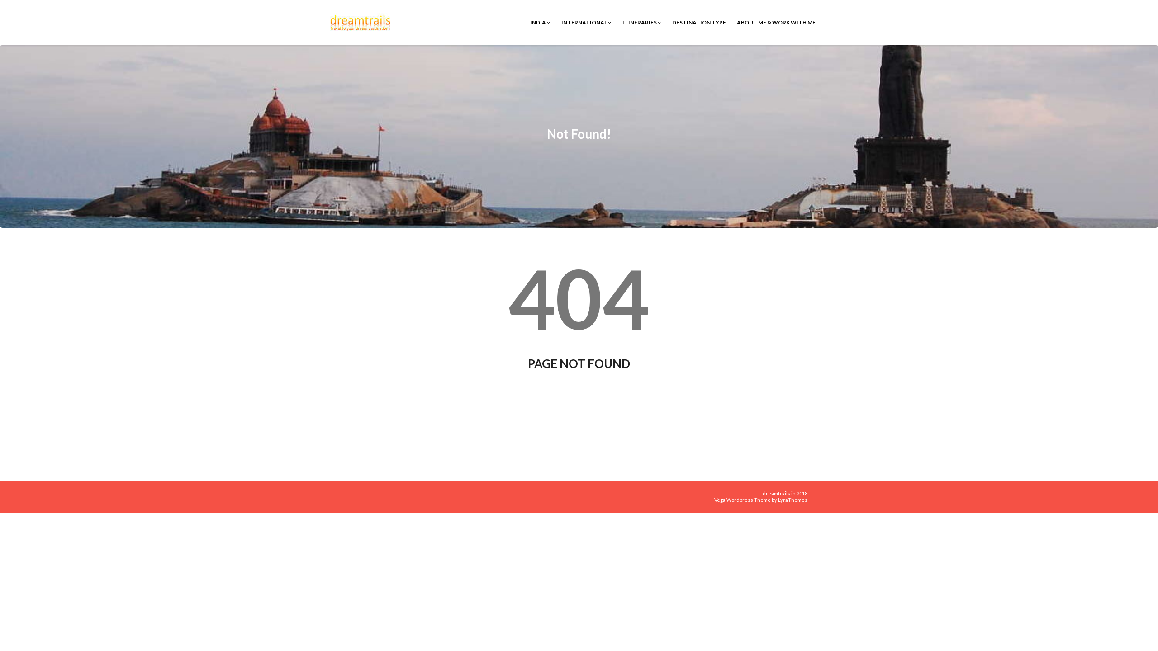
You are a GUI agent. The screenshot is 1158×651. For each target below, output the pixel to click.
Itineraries (640, 22)
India (538, 22)
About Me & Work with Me (776, 22)
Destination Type (699, 22)
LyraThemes (792, 500)
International (584, 22)
